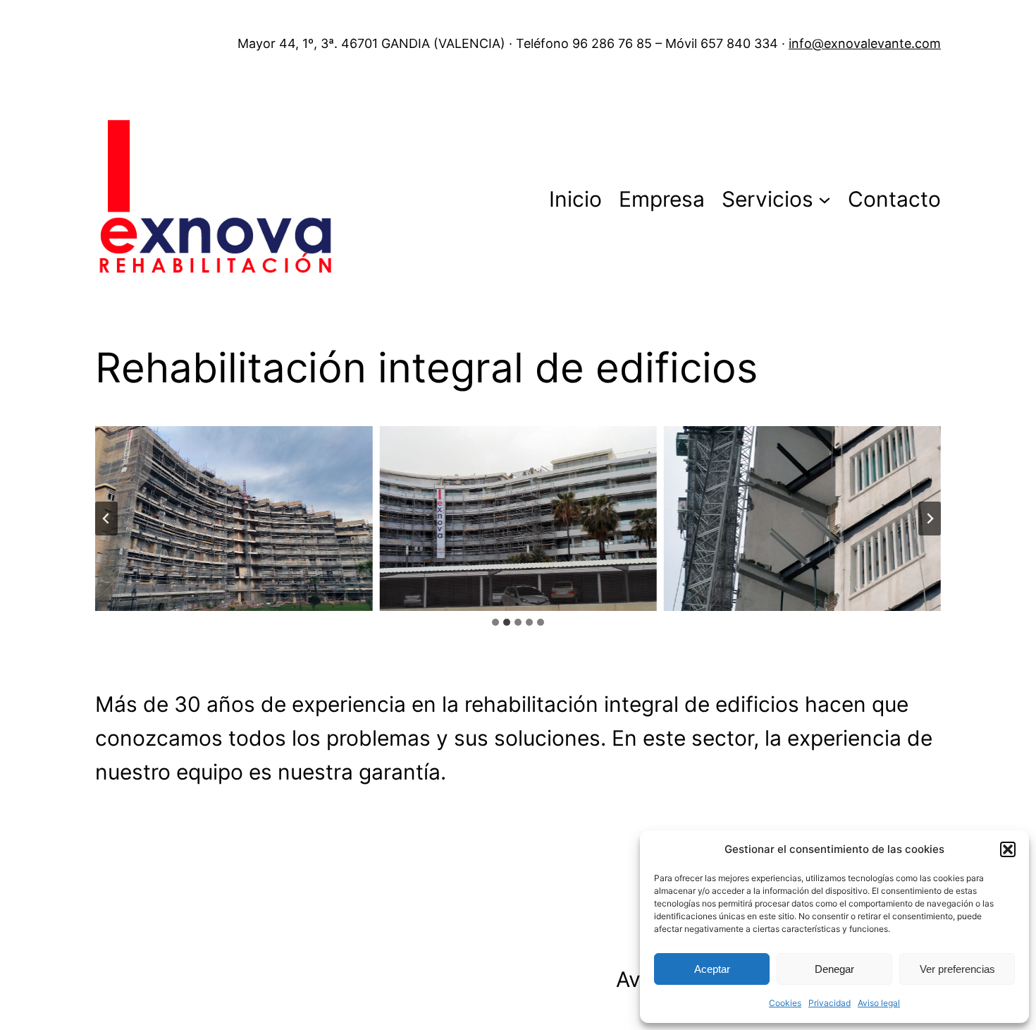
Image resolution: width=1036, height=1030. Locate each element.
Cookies (785, 1003)
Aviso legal (879, 1003)
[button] (1008, 849)
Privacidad (829, 1003)
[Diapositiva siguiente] (929, 518)
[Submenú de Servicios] (824, 199)
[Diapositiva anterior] (106, 518)
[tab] (495, 622)
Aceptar (712, 969)
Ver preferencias (957, 969)
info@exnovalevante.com (865, 43)
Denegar (834, 969)
